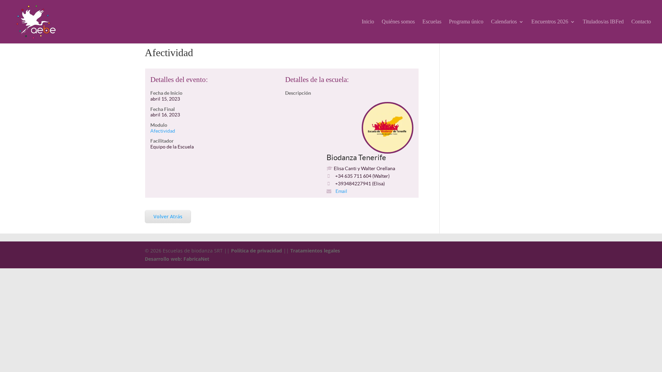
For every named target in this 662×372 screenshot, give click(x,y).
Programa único (466, 21)
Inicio (368, 21)
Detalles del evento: (179, 79)
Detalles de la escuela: (317, 79)
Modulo (158, 125)
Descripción (298, 93)
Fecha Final (162, 109)
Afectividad (162, 131)
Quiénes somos (398, 21)
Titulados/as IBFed (603, 21)
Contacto (641, 21)
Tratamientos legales (315, 250)
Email (340, 191)
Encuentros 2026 (549, 21)
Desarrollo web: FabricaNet (177, 259)
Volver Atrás (167, 216)
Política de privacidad (256, 250)
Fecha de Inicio (166, 93)
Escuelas (431, 21)
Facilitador (162, 141)
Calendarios (504, 21)
